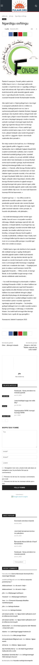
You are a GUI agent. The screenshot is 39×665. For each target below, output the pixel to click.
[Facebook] (11, 34)
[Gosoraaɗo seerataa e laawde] (7, 523)
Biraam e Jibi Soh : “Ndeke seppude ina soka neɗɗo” (30, 347)
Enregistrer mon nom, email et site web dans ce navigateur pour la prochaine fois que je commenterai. (19, 470)
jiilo (7, 29)
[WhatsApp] (25, 34)
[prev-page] (3, 420)
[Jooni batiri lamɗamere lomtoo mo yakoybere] (7, 533)
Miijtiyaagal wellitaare (15, 593)
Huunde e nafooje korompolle (22, 660)
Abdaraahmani (7, 585)
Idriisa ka (5, 645)
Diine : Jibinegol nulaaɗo (10, 345)
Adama (4, 632)
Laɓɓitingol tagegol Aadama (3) (20, 632)
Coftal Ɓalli (5, 396)
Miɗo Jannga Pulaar (19, 635)
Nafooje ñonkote (13, 606)
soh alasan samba (8, 614)
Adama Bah (6, 626)
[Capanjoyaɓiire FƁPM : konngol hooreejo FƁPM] (7, 413)
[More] (30, 34)
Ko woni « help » (21, 585)
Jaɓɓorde (4, 16)
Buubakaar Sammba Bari (10, 655)
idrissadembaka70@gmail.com (12, 639)
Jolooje (11, 16)
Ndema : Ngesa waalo (19, 645)
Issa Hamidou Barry (8, 649)
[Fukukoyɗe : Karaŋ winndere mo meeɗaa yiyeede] (7, 393)
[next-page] (6, 420)
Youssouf (5, 597)
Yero (3, 600)
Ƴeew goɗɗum (19, 562)
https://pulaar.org (19, 376)
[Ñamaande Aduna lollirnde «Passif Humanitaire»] (7, 544)
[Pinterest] (20, 34)
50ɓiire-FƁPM (6, 416)
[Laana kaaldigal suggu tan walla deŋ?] (7, 403)
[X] (15, 34)
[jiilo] (3, 29)
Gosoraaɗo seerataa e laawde (24, 521)
